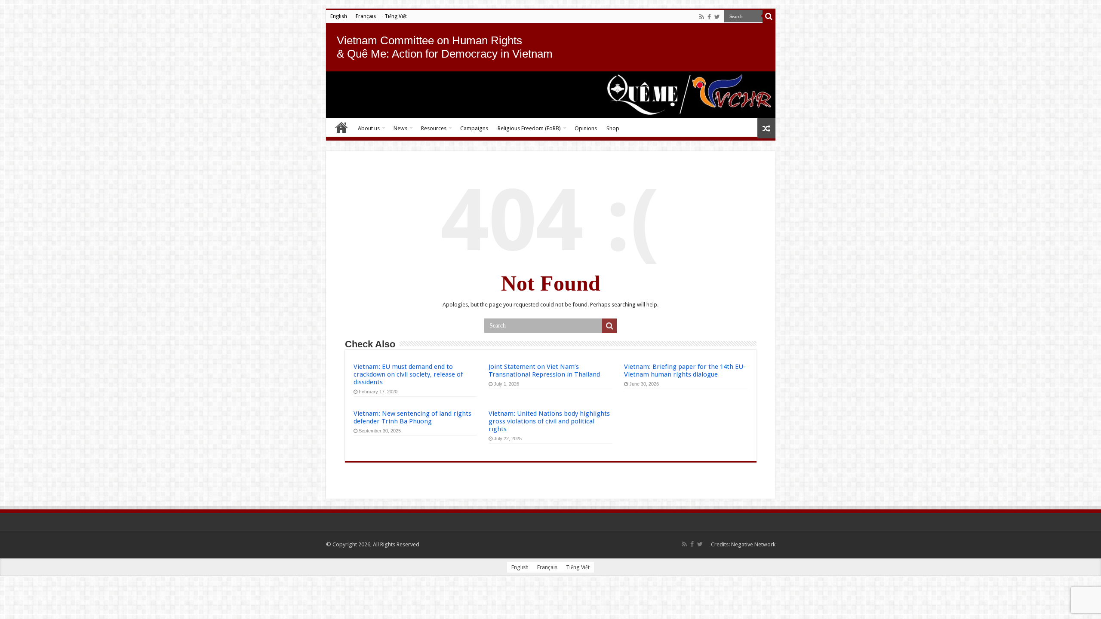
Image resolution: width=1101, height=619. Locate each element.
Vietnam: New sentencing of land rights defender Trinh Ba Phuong (412, 417)
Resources (433, 128)
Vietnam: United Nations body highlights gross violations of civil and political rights (549, 421)
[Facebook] (709, 17)
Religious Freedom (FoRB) (529, 128)
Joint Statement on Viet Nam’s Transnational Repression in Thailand (544, 370)
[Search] (769, 16)
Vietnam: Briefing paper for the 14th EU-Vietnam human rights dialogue (685, 370)
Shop (612, 128)
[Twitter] (717, 17)
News (400, 128)
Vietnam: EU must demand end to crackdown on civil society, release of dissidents (408, 374)
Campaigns (474, 128)
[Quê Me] (550, 94)
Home (341, 127)
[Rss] (701, 17)
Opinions (586, 128)
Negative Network (753, 544)
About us (369, 128)
